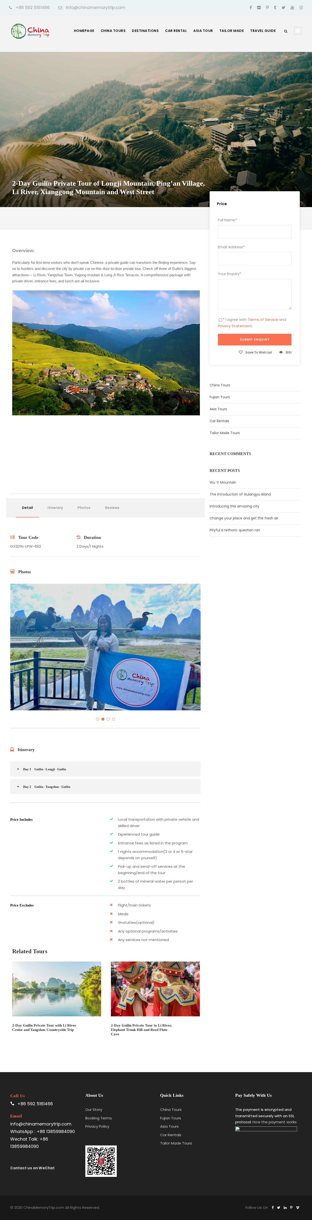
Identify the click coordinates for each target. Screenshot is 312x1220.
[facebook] (251, 7)
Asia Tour (203, 30)
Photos (84, 507)
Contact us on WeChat (32, 1168)
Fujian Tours (220, 397)
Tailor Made (231, 30)
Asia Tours (218, 409)
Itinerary (55, 507)
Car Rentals (219, 421)
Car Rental (176, 30)
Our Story (93, 1109)
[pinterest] (267, 7)
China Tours (113, 30)
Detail (27, 507)
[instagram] (301, 7)
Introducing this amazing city (234, 506)
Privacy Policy (97, 1126)
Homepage (84, 30)
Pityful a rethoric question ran (235, 530)
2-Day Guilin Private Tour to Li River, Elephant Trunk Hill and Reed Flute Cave (141, 1029)
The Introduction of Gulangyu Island (240, 494)
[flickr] (259, 7)
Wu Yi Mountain (223, 482)
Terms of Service (263, 319)
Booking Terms (98, 1118)
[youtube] (292, 7)
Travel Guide (263, 30)
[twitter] (283, 7)
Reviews (112, 507)
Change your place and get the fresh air (244, 518)
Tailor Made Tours (225, 432)
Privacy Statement (235, 325)
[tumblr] (275, 7)
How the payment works (275, 1122)
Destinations (145, 30)
